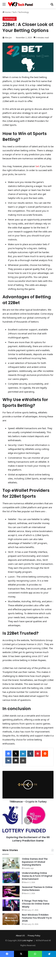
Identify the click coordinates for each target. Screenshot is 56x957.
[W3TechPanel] (20, 4)
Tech (14, 12)
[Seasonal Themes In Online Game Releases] (11, 891)
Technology (23, 12)
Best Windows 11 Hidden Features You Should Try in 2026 (37, 917)
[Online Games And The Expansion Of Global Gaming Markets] (11, 863)
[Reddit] (45, 754)
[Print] (23, 760)
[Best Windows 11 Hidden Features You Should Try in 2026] (11, 919)
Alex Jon (8, 37)
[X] (16, 754)
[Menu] (4, 5)
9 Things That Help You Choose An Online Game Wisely (35, 903)
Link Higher (27, 940)
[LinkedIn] (23, 754)
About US (20, 935)
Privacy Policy (34, 935)
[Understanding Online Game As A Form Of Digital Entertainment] (11, 877)
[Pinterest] (38, 754)
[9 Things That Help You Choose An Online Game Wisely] (11, 905)
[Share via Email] (16, 760)
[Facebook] (8, 754)
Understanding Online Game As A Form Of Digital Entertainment (37, 876)
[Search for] (52, 5)
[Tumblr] (30, 754)
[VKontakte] (8, 760)
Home (7, 12)
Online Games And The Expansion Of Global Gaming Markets (35, 861)
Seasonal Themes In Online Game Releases (37, 889)
